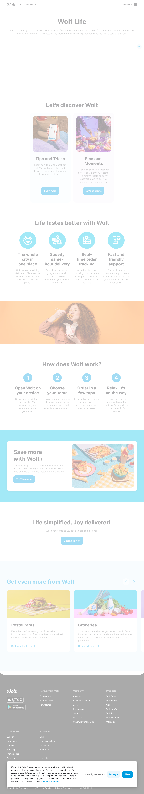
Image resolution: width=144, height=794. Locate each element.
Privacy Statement (51, 781)
